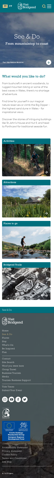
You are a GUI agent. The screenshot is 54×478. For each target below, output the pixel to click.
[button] (44, 6)
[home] (26, 6)
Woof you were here (13, 366)
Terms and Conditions (14, 458)
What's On (7, 345)
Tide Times (8, 387)
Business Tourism (11, 373)
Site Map (7, 462)
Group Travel (9, 370)
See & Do (7, 309)
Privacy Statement (12, 451)
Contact (6, 359)
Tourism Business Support (16, 380)
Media (5, 377)
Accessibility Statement (15, 448)
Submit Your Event (12, 390)
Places (5, 338)
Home (5, 331)
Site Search (8, 362)
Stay (4, 341)
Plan (4, 352)
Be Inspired (8, 349)
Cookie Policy (9, 455)
